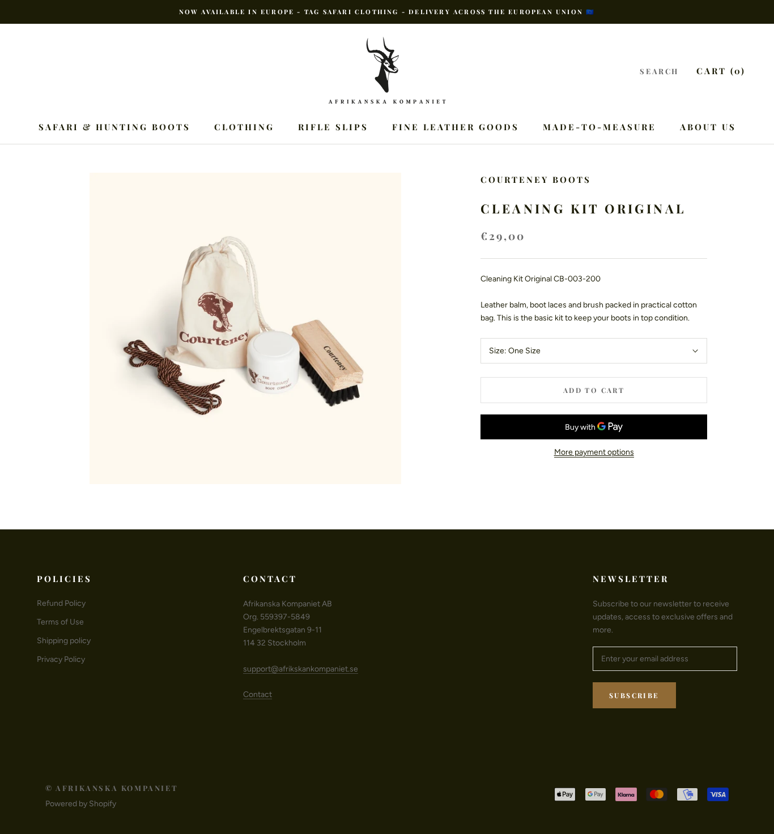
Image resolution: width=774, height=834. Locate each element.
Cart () (721, 70)
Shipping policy (64, 640)
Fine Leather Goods (455, 126)
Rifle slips (333, 126)
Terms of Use (60, 622)
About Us (708, 126)
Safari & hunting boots (114, 126)
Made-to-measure (599, 126)
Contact (257, 694)
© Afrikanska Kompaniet (111, 788)
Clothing (244, 126)
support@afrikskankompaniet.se (300, 669)
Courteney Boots (535, 179)
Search (659, 71)
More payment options (594, 452)
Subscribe (634, 695)
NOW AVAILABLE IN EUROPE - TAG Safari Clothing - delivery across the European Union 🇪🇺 (387, 11)
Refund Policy (61, 603)
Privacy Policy (61, 659)
